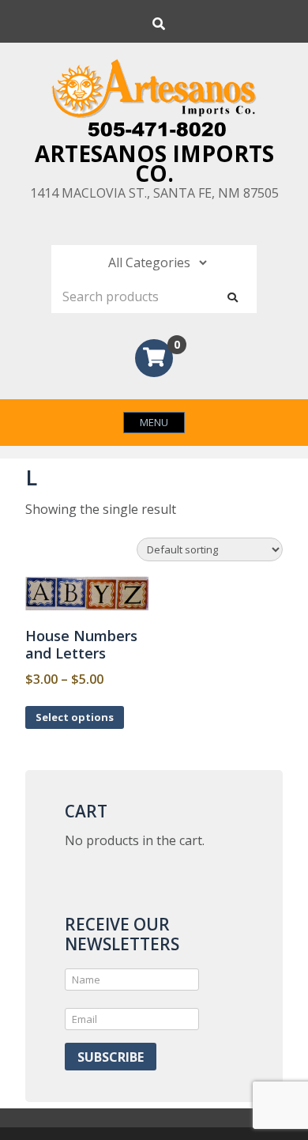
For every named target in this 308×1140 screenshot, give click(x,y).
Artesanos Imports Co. (154, 163)
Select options (75, 717)
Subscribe (110, 1057)
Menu (154, 422)
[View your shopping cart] (154, 359)
